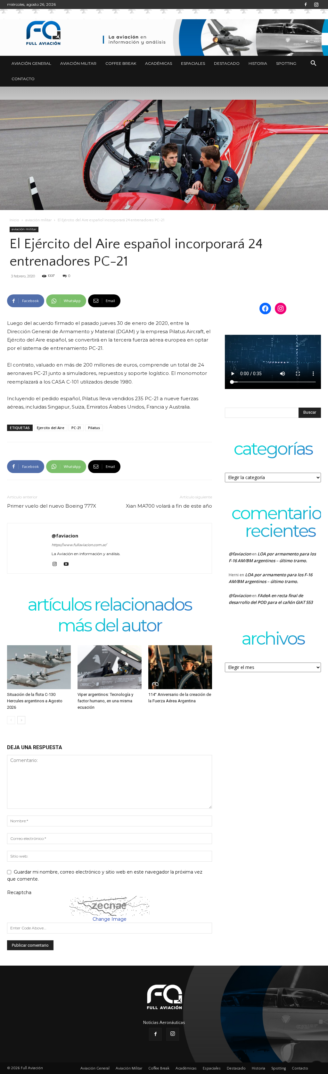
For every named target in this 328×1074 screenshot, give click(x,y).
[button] (313, 64)
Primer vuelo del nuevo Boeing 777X (51, 506)
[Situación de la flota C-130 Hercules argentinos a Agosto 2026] (39, 667)
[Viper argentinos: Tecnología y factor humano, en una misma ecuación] (109, 667)
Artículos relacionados (110, 605)
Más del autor (110, 626)
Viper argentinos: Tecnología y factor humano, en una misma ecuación (105, 701)
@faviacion (65, 535)
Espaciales (193, 63)
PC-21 (76, 427)
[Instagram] (316, 4)
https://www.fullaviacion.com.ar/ (79, 545)
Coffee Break (120, 63)
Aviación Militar (78, 63)
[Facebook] (305, 4)
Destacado (227, 63)
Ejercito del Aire (50, 427)
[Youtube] (68, 564)
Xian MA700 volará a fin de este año (169, 506)
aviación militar (38, 220)
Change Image (110, 919)
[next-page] (21, 720)
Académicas (158, 63)
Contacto (23, 78)
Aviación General (31, 63)
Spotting (286, 63)
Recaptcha (19, 892)
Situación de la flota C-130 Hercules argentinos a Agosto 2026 (34, 701)
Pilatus (94, 427)
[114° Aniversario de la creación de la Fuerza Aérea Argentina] (180, 667)
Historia (258, 63)
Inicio (14, 220)
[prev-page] (11, 720)
